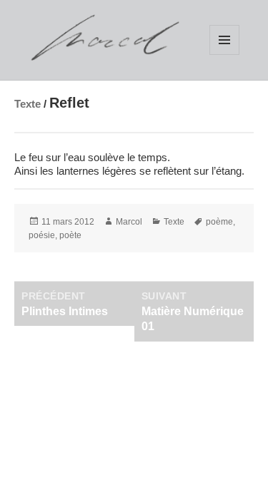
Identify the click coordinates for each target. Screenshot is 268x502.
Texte (27, 104)
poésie (42, 235)
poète (70, 235)
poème (219, 222)
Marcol (129, 222)
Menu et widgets (224, 40)
